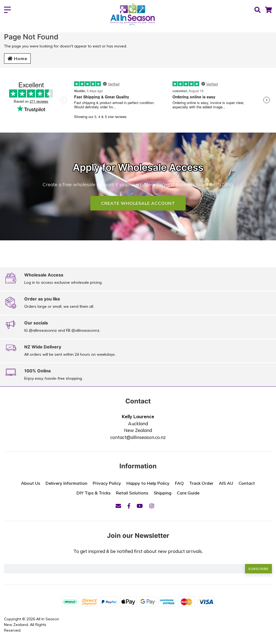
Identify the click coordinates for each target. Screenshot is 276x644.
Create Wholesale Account (138, 203)
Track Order (201, 483)
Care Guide (188, 493)
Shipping (162, 493)
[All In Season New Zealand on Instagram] (151, 506)
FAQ (179, 483)
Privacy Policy (107, 483)
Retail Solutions (132, 493)
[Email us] (118, 506)
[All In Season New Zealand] (133, 15)
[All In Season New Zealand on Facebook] (128, 506)
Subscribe (258, 569)
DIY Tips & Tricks (94, 493)
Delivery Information (66, 483)
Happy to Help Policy (148, 483)
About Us (30, 483)
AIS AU (226, 483)
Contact (247, 483)
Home (20, 58)
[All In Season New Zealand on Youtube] (140, 506)
